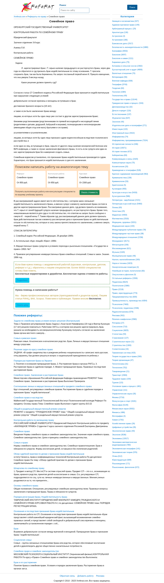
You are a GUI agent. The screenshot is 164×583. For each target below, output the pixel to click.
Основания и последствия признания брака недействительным (44, 511)
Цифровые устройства (124, 427)
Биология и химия (122, 58)
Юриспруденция (121, 460)
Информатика (120, 137)
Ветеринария (119, 77)
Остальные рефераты (125, 278)
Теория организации (123, 360)
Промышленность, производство (129, 300)
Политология (120, 286)
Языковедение (121, 463)
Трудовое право (121, 379)
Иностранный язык (123, 133)
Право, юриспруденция (124, 293)
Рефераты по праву (36, 16)
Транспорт (119, 375)
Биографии (120, 51)
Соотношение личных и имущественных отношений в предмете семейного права (53, 386)
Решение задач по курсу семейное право (33, 349)
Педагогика (120, 282)
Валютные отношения (123, 73)
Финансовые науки (123, 409)
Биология (119, 55)
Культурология (121, 196)
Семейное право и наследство (28, 398)
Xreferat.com (19, 16)
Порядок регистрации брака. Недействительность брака (40, 497)
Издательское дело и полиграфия (129, 125)
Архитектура (120, 32)
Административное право (125, 25)
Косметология (120, 166)
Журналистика (121, 118)
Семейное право (22, 431)
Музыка (118, 252)
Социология (120, 330)
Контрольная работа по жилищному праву (34, 420)
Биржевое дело (120, 62)
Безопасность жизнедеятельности (130, 47)
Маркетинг (119, 215)
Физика (118, 397)
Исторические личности (125, 144)
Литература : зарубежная (126, 200)
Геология (119, 92)
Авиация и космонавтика (125, 21)
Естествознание (121, 114)
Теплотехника (120, 364)
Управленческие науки (124, 394)
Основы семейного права (26, 486)
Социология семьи (23, 540)
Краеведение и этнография (126, 170)
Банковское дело (122, 43)
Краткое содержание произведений (130, 174)
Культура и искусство (124, 192)
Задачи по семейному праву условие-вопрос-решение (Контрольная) (47, 321)
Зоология (118, 122)
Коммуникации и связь (125, 159)
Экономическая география (126, 448)
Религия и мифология (124, 319)
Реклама (118, 315)
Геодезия (118, 88)
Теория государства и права (127, 356)
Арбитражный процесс (124, 29)
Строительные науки (123, 341)
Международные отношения (127, 237)
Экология (119, 435)
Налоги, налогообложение (126, 259)
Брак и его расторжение (25, 562)
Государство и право (124, 99)
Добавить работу (85, 576)
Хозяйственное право (123, 423)
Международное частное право (128, 233)
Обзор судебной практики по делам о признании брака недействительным (49, 454)
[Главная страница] (38, 7)
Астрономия (120, 40)
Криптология (119, 185)
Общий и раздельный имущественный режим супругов (40, 409)
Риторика (118, 323)
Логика (117, 207)
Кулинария (119, 189)
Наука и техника (122, 263)
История (119, 148)
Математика (120, 218)
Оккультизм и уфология (124, 274)
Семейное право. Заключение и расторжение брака (38, 375)
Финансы (118, 412)
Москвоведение (121, 248)
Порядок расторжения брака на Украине (33, 361)
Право (118, 289)
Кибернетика (119, 155)
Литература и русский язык (127, 204)
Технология (119, 367)
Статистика (119, 334)
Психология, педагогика (125, 308)
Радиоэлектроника (122, 312)
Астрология (118, 36)
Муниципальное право (124, 256)
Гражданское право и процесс (127, 103)
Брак (16, 529)
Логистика (118, 211)
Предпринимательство (124, 297)
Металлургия (120, 245)
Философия (120, 405)
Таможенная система (124, 353)
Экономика (120, 438)
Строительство (121, 345)
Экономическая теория (124, 452)
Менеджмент (120, 241)
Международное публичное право (129, 230)
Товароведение (120, 371)
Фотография (119, 416)
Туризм (117, 382)
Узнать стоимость (89, 192)
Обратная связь (67, 576)
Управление (119, 390)
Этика (117, 456)
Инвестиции (120, 129)
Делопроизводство (122, 107)
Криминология (120, 181)
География (119, 84)
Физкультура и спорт (124, 401)
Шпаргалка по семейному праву (29, 468)
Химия (118, 420)
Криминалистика (122, 177)
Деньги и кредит (121, 110)
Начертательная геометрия (125, 267)
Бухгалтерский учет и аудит (127, 69)
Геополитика (119, 95)
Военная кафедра (122, 81)
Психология (120, 304)
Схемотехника (120, 349)
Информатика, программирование (130, 140)
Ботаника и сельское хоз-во (127, 66)
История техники (122, 151)
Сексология (119, 326)
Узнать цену (22, 305)
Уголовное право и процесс (126, 386)
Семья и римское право (25, 338)
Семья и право (21, 443)
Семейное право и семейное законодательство (36, 551)
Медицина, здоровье (124, 222)
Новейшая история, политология (128, 271)
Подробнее (22, 280)
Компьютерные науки (123, 163)
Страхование (120, 338)
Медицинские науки (123, 226)
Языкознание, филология (125, 467)
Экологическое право (123, 431)
